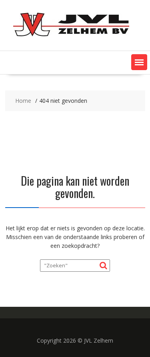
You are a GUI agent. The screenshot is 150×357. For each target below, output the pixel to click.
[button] (139, 62)
